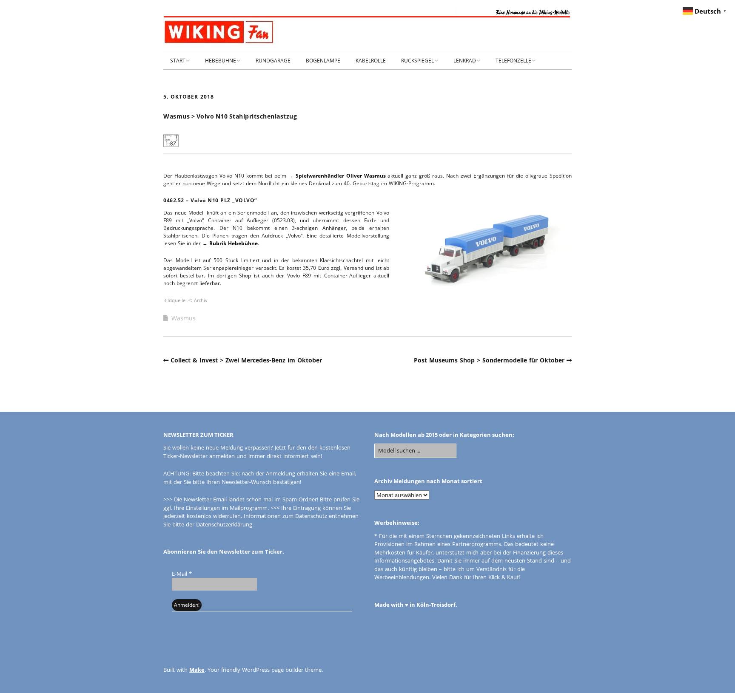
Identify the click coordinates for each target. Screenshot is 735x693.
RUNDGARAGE (273, 60)
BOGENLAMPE (323, 60)
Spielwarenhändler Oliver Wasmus (341, 175)
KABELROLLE (371, 60)
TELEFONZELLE (513, 60)
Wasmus (183, 318)
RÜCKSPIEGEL (417, 60)
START (177, 60)
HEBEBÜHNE (220, 60)
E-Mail (182, 573)
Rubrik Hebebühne (233, 243)
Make (197, 669)
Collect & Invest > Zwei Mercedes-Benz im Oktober (246, 360)
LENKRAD (464, 60)
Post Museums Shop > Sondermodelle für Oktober (489, 360)
